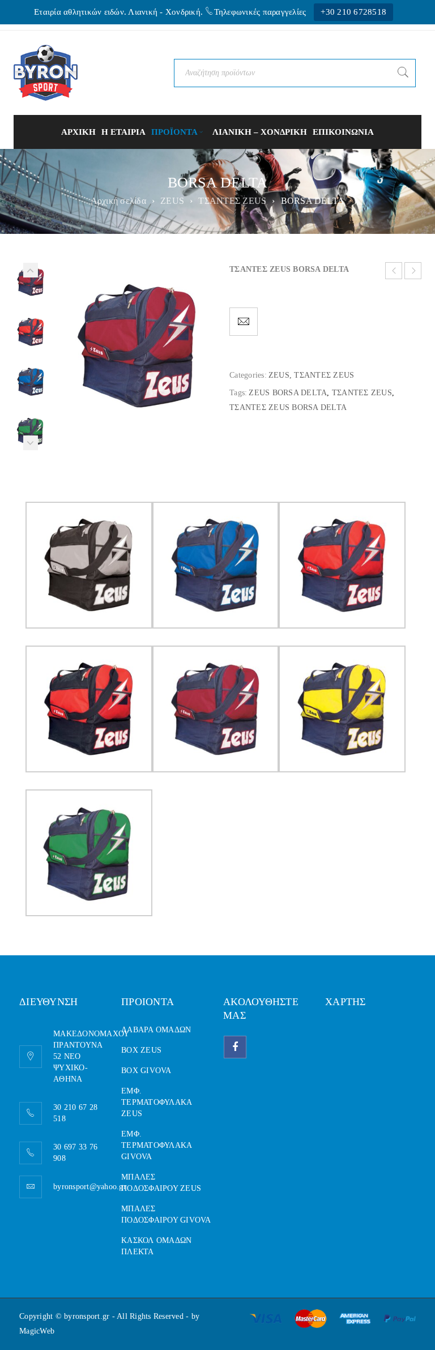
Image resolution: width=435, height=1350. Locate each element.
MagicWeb (36, 1331)
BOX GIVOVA (146, 1070)
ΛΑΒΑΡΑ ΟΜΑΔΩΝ (156, 1030)
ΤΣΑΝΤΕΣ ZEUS (232, 201)
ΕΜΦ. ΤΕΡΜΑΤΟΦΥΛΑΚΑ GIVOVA (156, 1145)
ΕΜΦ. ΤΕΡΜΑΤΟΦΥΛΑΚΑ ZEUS (156, 1102)
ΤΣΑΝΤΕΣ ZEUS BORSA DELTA (288, 407)
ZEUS (172, 201)
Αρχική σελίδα (118, 201)
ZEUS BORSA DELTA (288, 392)
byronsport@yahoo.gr (89, 1186)
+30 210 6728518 (353, 11)
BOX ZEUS (141, 1050)
